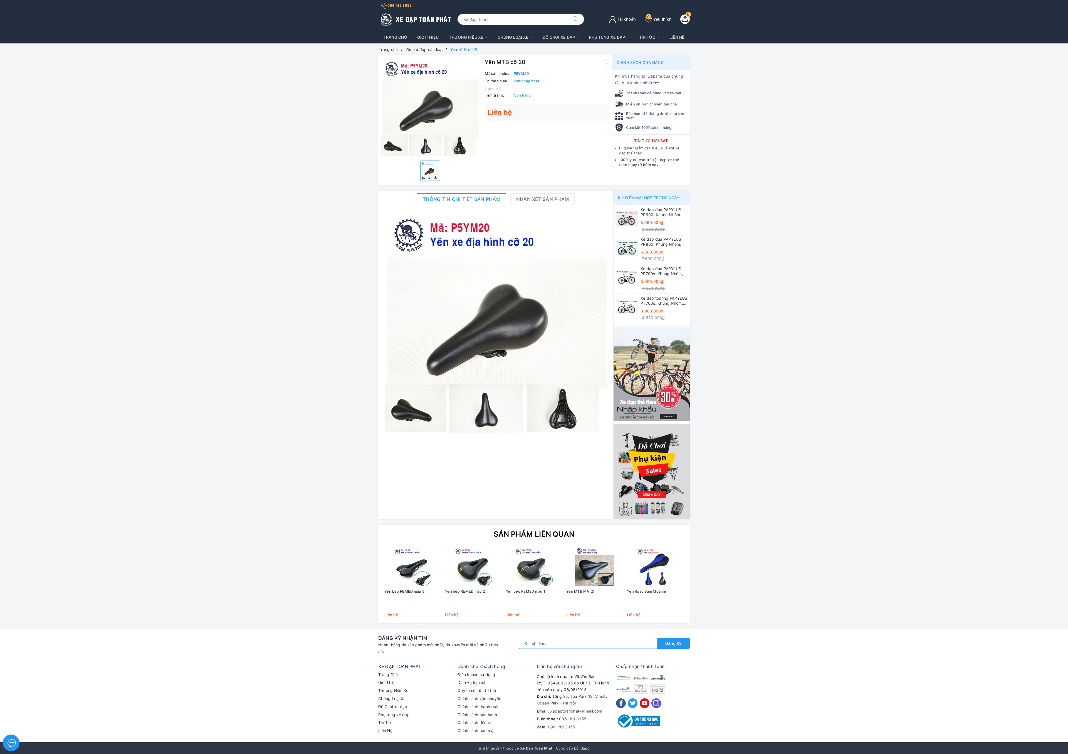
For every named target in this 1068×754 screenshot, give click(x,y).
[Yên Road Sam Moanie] (655, 566)
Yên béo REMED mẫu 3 (404, 591)
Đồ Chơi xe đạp (559, 37)
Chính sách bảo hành (477, 714)
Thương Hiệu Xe (466, 37)
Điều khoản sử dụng (476, 674)
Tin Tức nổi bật (651, 140)
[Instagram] (656, 703)
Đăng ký (673, 643)
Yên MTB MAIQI (580, 591)
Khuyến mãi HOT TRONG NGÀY (649, 197)
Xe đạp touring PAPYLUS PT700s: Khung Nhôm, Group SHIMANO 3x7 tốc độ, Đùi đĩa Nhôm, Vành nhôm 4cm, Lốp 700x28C (664, 301)
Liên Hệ (677, 37)
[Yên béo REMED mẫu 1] (534, 566)
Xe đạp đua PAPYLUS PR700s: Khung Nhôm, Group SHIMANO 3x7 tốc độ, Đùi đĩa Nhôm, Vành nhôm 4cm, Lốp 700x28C (664, 271)
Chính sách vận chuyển (479, 698)
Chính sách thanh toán (479, 706)
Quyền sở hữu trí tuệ (477, 690)
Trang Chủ (395, 37)
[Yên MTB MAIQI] (594, 566)
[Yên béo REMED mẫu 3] (412, 566)
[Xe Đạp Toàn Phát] (415, 18)
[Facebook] (621, 703)
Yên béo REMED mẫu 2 (465, 591)
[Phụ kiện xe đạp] (652, 471)
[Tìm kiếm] (575, 19)
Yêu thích (659, 19)
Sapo (585, 748)
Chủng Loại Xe (514, 37)
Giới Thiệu (428, 37)
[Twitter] (632, 703)
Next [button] (701, 586)
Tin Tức (647, 37)
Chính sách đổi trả (475, 722)
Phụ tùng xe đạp (607, 37)
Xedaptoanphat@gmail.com (576, 711)
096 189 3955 (399, 5)
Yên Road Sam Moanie (646, 591)
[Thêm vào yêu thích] (606, 61)
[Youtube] (644, 703)
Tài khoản (626, 19)
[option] (430, 107)
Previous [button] (367, 586)
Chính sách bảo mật (476, 730)
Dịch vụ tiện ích (472, 682)
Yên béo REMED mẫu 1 (525, 591)
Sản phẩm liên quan (534, 534)
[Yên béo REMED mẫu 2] (473, 566)
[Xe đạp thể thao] (652, 373)
